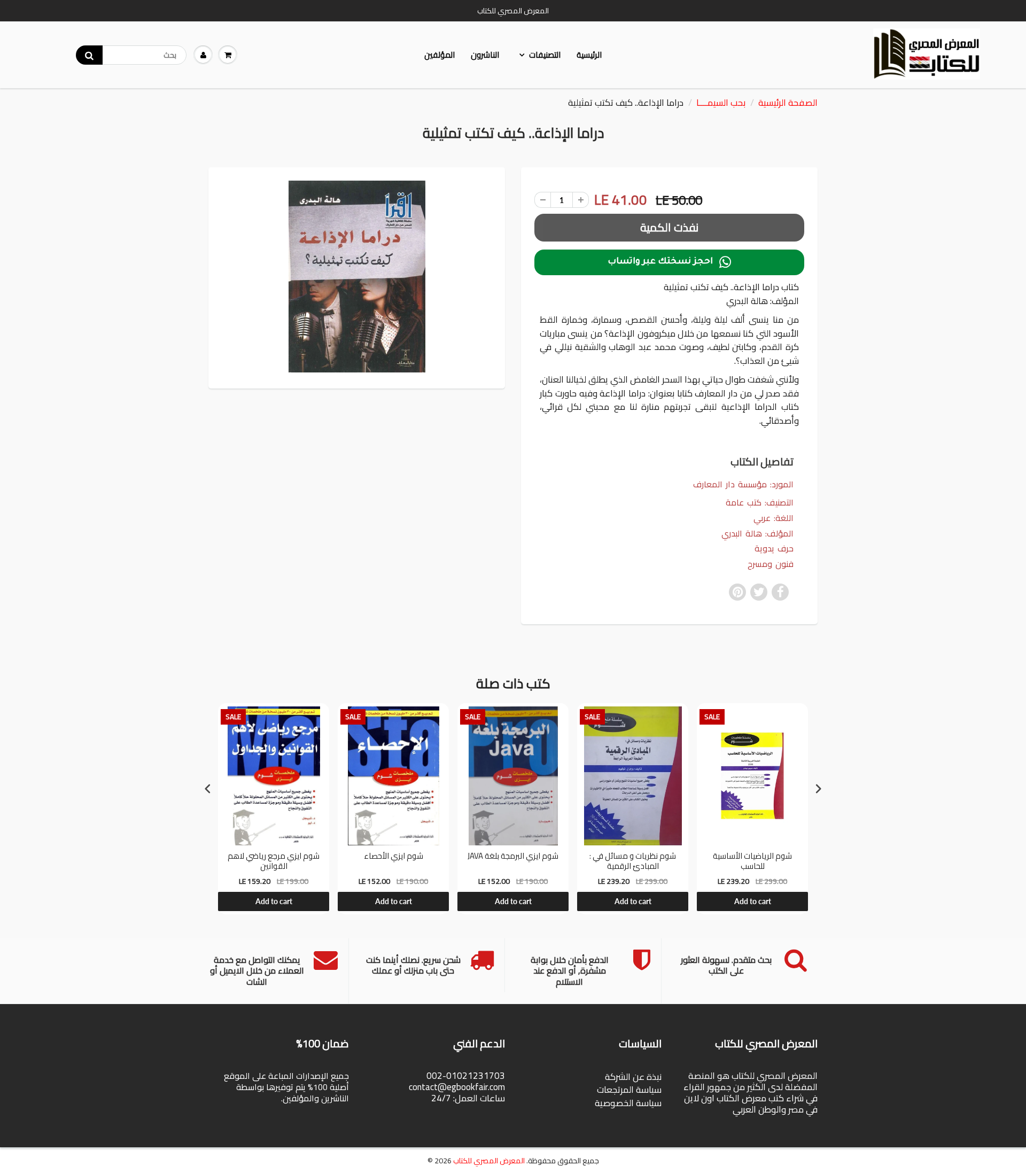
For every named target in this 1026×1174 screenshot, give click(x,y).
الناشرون (485, 55)
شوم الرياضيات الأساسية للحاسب (752, 861)
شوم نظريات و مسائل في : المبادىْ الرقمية (632, 861)
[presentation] (207, 789)
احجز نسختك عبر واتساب (669, 262)
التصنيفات (545, 55)
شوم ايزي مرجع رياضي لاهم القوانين (274, 861)
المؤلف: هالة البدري (757, 533)
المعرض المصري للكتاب (489, 1161)
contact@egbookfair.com (457, 1086)
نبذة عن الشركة (633, 1076)
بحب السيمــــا (720, 102)
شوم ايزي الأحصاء (393, 857)
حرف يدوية (774, 548)
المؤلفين (439, 55)
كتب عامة (743, 502)
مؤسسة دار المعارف (730, 484)
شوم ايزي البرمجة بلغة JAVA (513, 857)
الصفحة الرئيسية (788, 102)
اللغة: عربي (773, 518)
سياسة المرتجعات (629, 1089)
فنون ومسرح (771, 564)
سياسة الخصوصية (628, 1102)
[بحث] (89, 55)
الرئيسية (589, 55)
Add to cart (273, 901)
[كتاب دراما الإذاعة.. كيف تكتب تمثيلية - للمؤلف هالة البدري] (356, 276)
